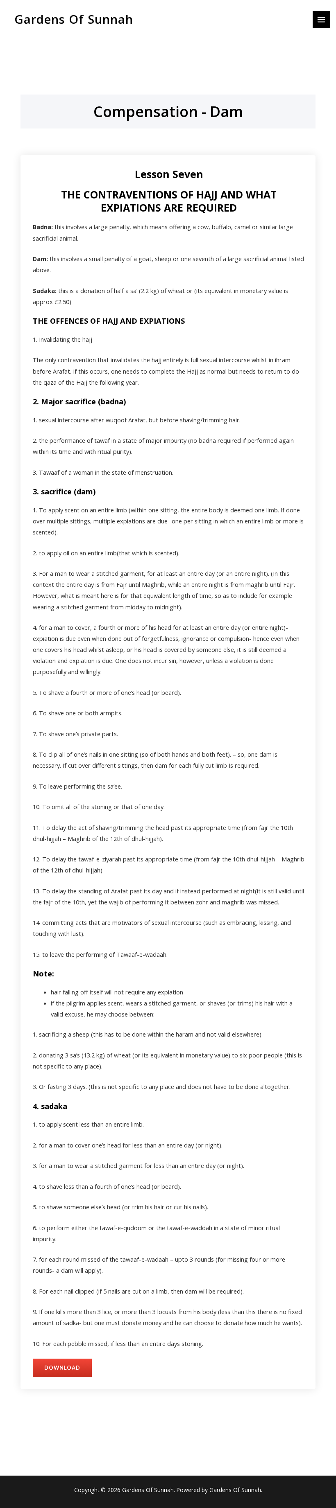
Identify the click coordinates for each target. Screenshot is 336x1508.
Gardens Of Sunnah (73, 19)
